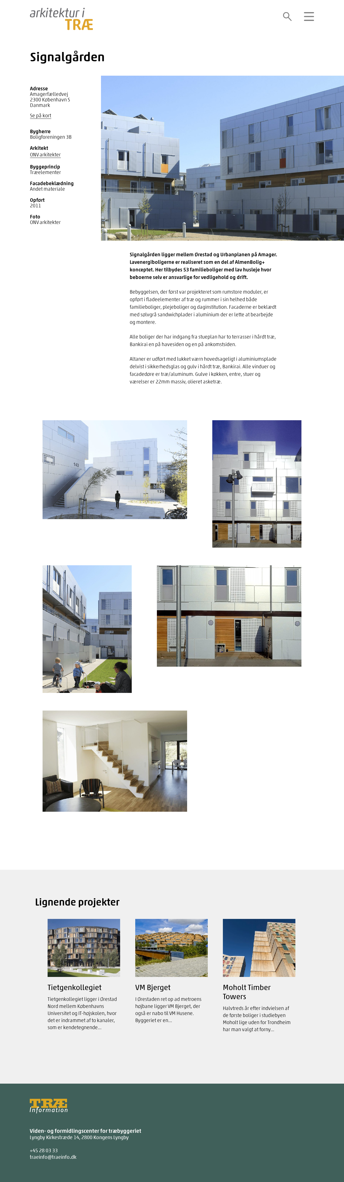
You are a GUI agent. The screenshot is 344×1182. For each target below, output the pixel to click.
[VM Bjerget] (171, 974)
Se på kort (40, 115)
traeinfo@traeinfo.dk (53, 1157)
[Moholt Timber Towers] (259, 978)
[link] (287, 16)
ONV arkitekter (45, 155)
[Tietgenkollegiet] (84, 977)
